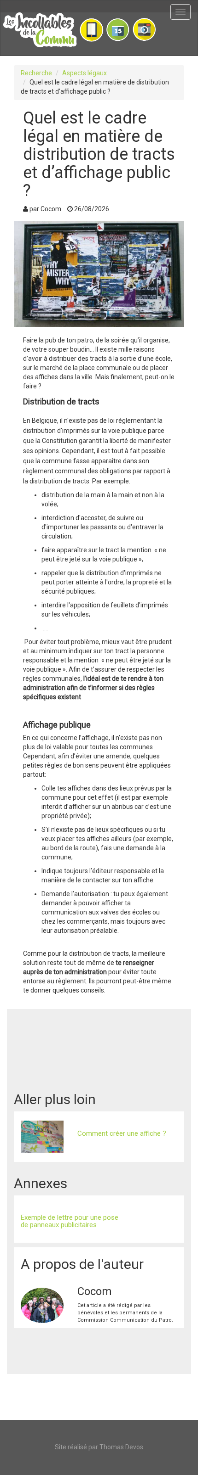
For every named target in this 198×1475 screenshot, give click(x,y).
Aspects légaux (84, 73)
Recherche (36, 73)
